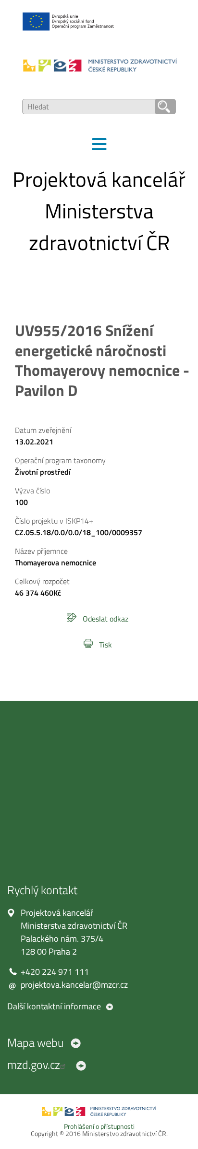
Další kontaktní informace (54, 1006)
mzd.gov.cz (33, 1064)
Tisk (105, 644)
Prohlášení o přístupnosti (99, 1126)
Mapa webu (35, 1042)
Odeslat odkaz (105, 618)
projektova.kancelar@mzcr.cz (74, 984)
